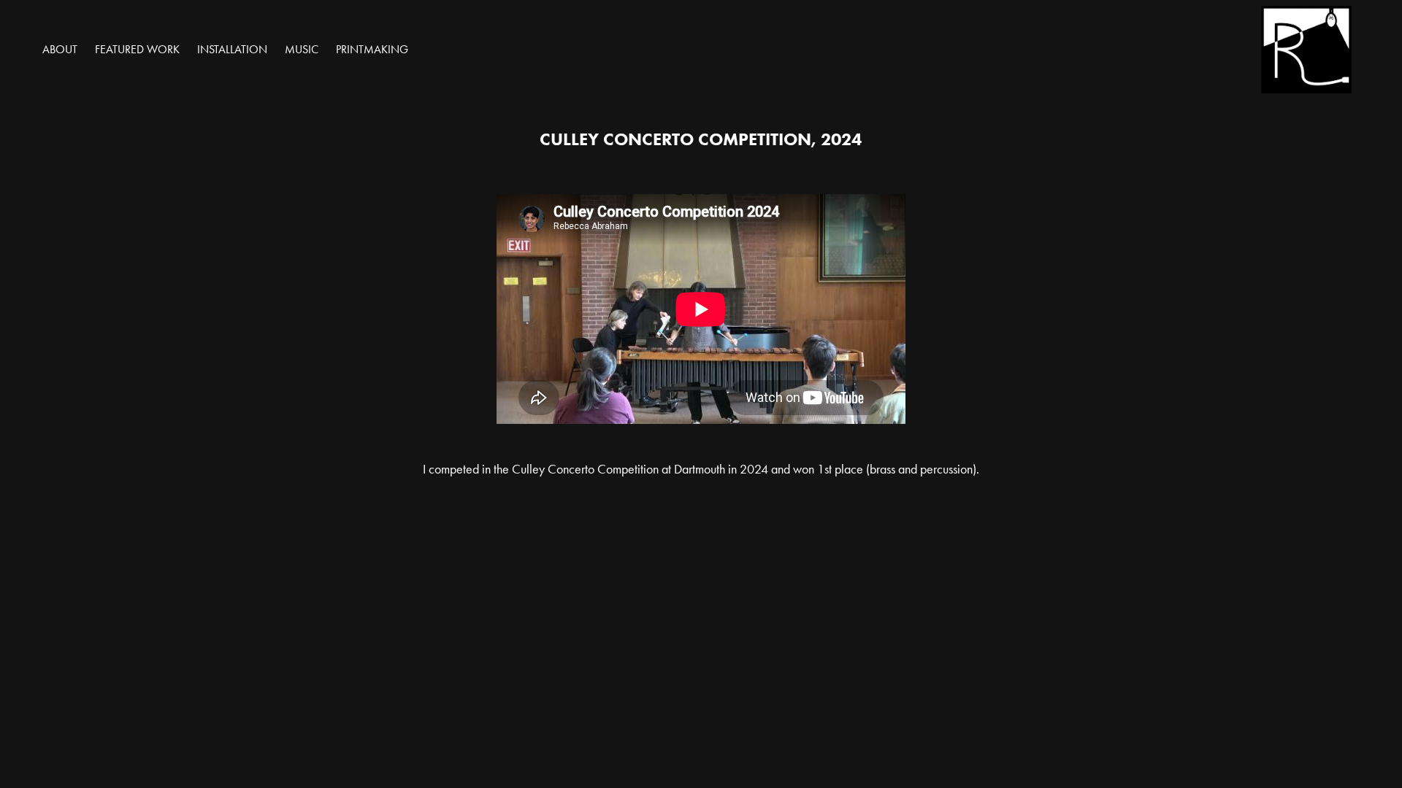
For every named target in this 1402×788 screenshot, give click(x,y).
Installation (232, 49)
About (59, 49)
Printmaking (372, 49)
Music (301, 49)
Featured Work (137, 49)
